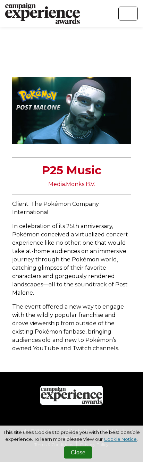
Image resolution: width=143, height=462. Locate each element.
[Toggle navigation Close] (128, 13)
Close (78, 452)
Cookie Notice (120, 439)
